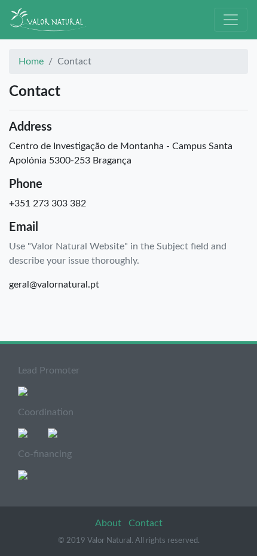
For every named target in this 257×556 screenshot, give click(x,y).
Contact (145, 523)
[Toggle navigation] (230, 20)
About (109, 523)
